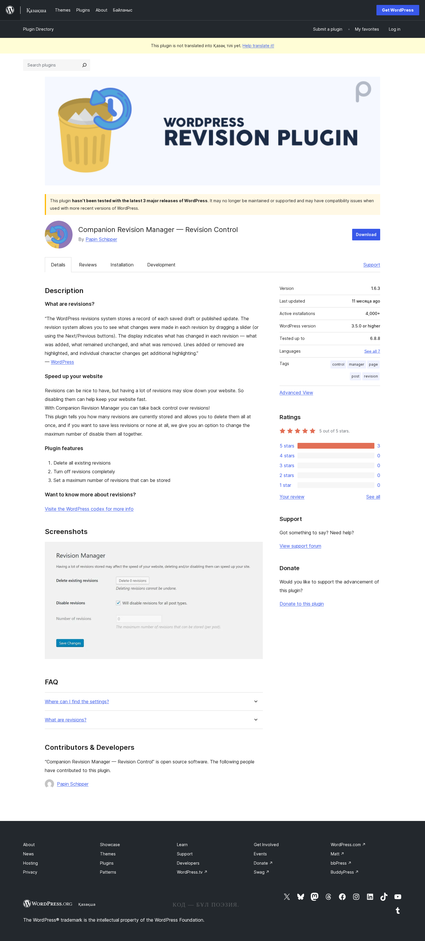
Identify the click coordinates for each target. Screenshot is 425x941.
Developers (188, 863)
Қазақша (86, 904)
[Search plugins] (84, 65)
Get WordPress (398, 10)
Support (371, 265)
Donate (263, 863)
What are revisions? (65, 720)
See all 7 (372, 351)
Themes (108, 853)
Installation (122, 265)
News (28, 853)
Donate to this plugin (302, 604)
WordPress (62, 362)
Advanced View (296, 392)
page (373, 364)
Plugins (107, 863)
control (338, 364)
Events (260, 853)
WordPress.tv (192, 872)
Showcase (110, 844)
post (355, 376)
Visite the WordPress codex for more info (89, 509)
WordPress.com (348, 844)
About (29, 844)
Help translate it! (258, 45)
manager (356, 364)
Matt (337, 853)
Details (58, 265)
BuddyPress (345, 872)
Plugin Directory (38, 29)
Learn (182, 844)
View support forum (300, 546)
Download (366, 234)
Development (161, 265)
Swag (261, 872)
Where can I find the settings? (77, 701)
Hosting (30, 863)
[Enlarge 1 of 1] (255, 550)
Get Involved (266, 844)
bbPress (341, 863)
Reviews (88, 265)
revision (371, 376)
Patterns (108, 872)
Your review (292, 497)
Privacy (30, 872)
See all (373, 497)
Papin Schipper (101, 239)
